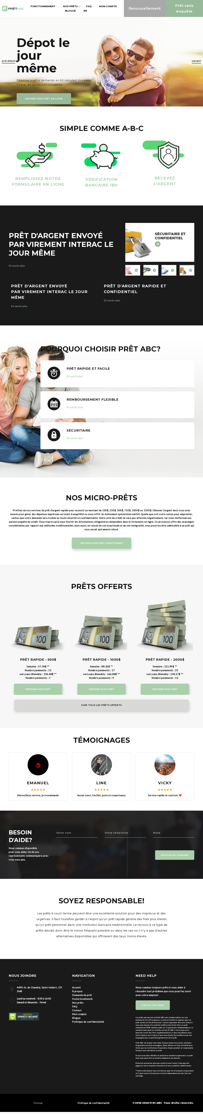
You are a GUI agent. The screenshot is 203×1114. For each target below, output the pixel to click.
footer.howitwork (82, 1017)
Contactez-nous (152, 1024)
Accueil (76, 1006)
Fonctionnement (43, 6)
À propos (77, 1010)
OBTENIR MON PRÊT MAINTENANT (101, 543)
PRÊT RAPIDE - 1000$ (101, 659)
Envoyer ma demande (175, 874)
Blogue (70, 10)
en (85, 10)
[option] (159, 242)
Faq (89, 6)
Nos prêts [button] (70, 6)
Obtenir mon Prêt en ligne (44, 98)
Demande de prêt (82, 1014)
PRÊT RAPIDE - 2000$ (165, 659)
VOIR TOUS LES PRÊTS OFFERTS (101, 705)
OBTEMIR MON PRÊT (38, 689)
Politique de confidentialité (88, 1040)
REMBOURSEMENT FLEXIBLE (92, 399)
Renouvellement (145, 8)
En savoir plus (17, 265)
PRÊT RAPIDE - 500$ (38, 659)
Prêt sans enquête (184, 8)
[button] (9, 61)
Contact (77, 1029)
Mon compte (108, 6)
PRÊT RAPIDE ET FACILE (88, 368)
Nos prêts (78, 1021)
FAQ (74, 1025)
